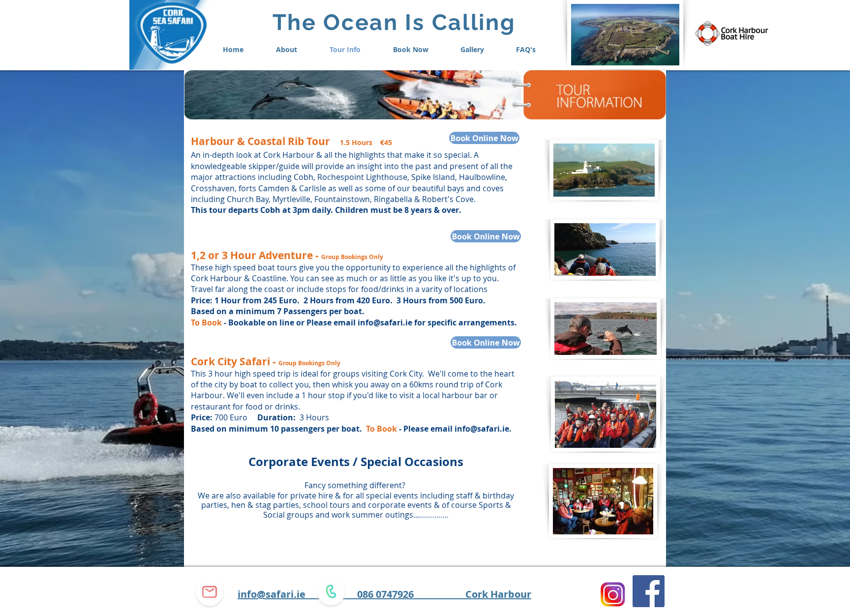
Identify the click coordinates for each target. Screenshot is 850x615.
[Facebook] (649, 591)
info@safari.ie (385, 322)
